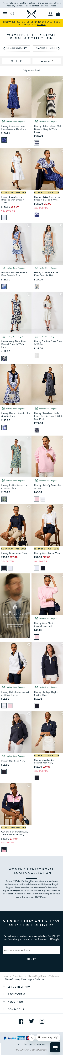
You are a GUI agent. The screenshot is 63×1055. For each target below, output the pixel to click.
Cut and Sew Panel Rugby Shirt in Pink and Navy (14, 833)
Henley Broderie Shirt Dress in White (48, 343)
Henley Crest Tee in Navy (14, 553)
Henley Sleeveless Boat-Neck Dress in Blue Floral (14, 127)
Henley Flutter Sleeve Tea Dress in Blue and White (47, 198)
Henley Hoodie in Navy (13, 760)
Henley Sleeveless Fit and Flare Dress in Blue (14, 274)
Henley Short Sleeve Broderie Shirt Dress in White (12, 199)
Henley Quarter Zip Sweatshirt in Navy (44, 761)
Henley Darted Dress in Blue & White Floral (15, 415)
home (5, 976)
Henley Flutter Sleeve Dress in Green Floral (15, 486)
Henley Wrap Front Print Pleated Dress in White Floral (13, 344)
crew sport (18, 976)
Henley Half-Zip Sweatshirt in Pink (48, 486)
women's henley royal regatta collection (24, 979)
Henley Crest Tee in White (47, 553)
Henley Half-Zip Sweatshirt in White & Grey (15, 693)
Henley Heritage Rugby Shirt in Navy (46, 693)
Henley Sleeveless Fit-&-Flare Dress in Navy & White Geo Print (48, 416)
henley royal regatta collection (43, 976)
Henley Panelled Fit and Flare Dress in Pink (46, 274)
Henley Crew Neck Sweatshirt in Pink (43, 624)
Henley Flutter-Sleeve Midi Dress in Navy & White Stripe (47, 129)
